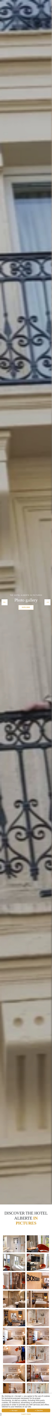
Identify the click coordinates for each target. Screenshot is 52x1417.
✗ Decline (39, 1410)
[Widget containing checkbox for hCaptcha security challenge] (19, 733)
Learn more (26, 1414)
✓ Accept (13, 1410)
